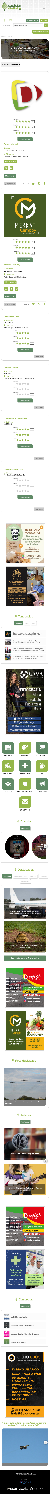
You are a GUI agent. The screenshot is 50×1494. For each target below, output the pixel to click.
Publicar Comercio (39, 32)
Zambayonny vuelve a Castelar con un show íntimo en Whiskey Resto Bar (27, 634)
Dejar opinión (25, 139)
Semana (18, 623)
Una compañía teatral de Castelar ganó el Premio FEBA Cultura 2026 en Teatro (28, 649)
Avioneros (25, 881)
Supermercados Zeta (13, 469)
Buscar (36, 8)
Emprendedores (20, 876)
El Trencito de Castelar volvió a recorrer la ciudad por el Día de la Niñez (28, 657)
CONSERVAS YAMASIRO (15, 418)
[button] (45, 846)
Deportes (43, 876)
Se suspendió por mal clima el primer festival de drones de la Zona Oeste (27, 642)
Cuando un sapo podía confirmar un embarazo (25, 946)
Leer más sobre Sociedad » (25, 958)
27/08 (17, 846)
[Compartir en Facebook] (44, 184)
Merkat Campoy (12, 264)
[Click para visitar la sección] (8, 748)
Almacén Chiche (11, 367)
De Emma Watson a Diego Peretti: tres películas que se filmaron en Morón (25, 913)
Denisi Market (11, 144)
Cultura (33, 876)
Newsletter (7, 25)
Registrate (33, 20)
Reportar (10, 184)
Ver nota (11, 282)
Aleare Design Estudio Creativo (25, 1334)
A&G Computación (19, 1317)
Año (33, 623)
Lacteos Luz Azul (11, 316)
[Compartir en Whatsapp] (39, 184)
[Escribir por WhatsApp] (6, 168)
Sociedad (7, 876)
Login (45, 20)
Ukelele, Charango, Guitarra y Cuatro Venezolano (25, 1189)
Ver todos (25, 828)
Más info (8, 176)
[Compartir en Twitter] (33, 184)
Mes (27, 623)
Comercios (7, 36)
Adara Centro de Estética (22, 1325)
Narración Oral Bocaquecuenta (25, 1153)
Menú (44, 8)
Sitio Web (11, 162)
